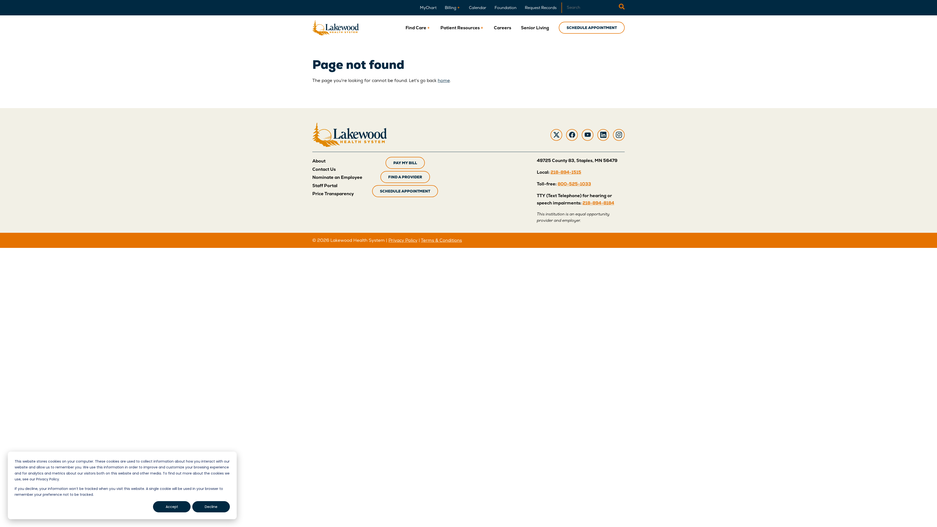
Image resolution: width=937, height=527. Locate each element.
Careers (502, 27)
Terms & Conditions (441, 240)
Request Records (541, 7)
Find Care (416, 27)
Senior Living (535, 27)
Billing (450, 7)
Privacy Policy (403, 240)
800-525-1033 (574, 184)
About (319, 161)
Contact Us (324, 169)
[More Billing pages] (458, 7)
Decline (211, 506)
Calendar (477, 7)
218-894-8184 (598, 203)
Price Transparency (333, 193)
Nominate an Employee (337, 177)
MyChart (428, 7)
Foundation (506, 7)
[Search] (622, 7)
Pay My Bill (405, 163)
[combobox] (590, 7)
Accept (172, 506)
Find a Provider (405, 177)
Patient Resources (460, 27)
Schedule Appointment (592, 27)
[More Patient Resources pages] (482, 28)
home (444, 80)
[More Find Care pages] (428, 28)
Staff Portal (324, 185)
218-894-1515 (565, 172)
